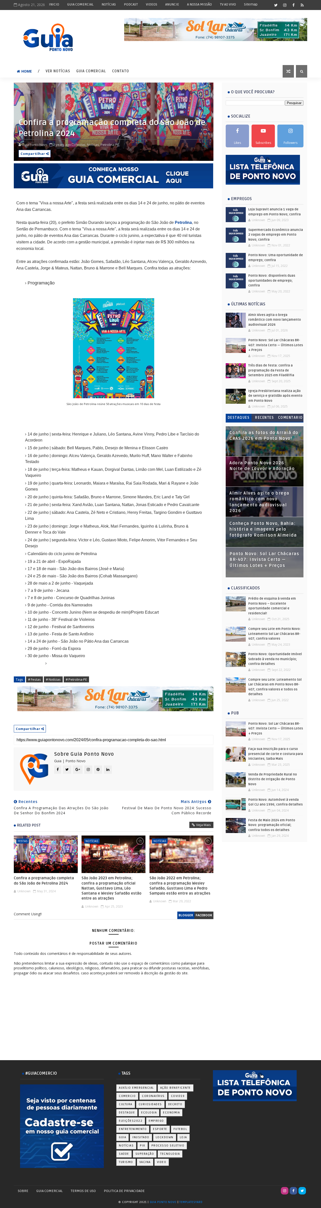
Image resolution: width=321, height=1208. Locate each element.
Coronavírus (153, 1096)
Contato (120, 71)
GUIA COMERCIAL (80, 4)
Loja (183, 1137)
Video (162, 1162)
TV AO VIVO (228, 4)
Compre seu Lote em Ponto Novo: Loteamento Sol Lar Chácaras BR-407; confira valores (274, 634)
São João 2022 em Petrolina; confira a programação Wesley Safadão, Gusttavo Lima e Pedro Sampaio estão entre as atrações (179, 886)
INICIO (54, 4)
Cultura (125, 1104)
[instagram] (284, 5)
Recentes (264, 418)
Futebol (180, 1129)
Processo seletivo (168, 1145)
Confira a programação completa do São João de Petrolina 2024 (44, 880)
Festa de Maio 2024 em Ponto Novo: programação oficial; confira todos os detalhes (271, 825)
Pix (142, 1145)
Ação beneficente (175, 1088)
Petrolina (183, 222)
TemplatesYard (190, 1202)
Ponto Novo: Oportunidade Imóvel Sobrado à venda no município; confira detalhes (275, 659)
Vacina (145, 1162)
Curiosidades (150, 1104)
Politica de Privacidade (124, 1191)
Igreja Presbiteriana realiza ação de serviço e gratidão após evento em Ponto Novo (275, 396)
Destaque (127, 1112)
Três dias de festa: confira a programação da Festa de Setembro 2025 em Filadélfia (271, 370)
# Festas (34, 679)
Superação (144, 1154)
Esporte (160, 1129)
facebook (204, 915)
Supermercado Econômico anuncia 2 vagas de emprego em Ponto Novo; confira (275, 235)
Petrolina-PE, (110, 144)
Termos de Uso (83, 1191)
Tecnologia (170, 1154)
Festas (22, 841)
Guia (122, 1137)
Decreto (175, 1104)
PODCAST (131, 4)
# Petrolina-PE (76, 679)
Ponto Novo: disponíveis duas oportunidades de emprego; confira (271, 280)
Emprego (156, 1121)
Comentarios (290, 419)
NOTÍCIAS (109, 4)
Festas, (80, 144)
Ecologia (149, 1112)
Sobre (23, 1191)
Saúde (124, 1154)
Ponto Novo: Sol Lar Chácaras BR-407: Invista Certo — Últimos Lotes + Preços (275, 345)
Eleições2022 (130, 1121)
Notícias (92, 841)
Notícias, (93, 144)
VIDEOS (151, 4)
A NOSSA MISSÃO (199, 4)
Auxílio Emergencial (136, 1088)
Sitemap (251, 4)
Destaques (239, 418)
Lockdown (165, 1137)
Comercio (127, 1096)
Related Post (29, 825)
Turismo (126, 1162)
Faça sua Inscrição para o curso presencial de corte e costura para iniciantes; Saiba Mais (275, 754)
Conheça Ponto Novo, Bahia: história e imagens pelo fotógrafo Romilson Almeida (263, 529)
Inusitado (140, 1137)
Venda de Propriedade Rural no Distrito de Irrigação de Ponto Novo (272, 779)
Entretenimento (133, 1129)
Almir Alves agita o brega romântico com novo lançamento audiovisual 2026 (274, 320)
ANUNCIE (172, 4)
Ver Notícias (58, 71)
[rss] (302, 5)
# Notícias (53, 679)
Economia (171, 1112)
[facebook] (293, 5)
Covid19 (178, 1096)
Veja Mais (203, 825)
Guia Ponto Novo (164, 1202)
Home (26, 71)
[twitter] (276, 5)
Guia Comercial (91, 71)
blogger (186, 915)
